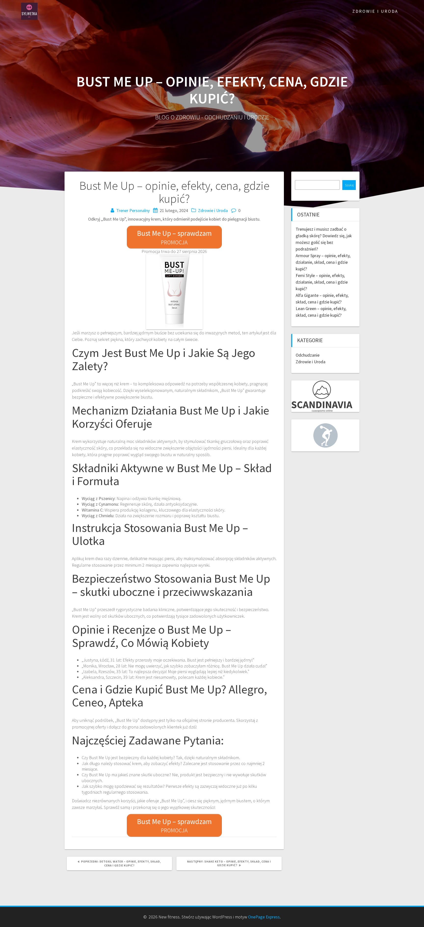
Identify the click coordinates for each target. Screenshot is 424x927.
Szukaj (349, 185)
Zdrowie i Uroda (375, 11)
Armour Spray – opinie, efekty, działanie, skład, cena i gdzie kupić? (323, 262)
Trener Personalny (133, 210)
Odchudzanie (307, 355)
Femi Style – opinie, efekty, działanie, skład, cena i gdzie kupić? (322, 282)
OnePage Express (264, 917)
